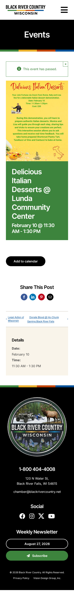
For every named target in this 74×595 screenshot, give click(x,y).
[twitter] (41, 516)
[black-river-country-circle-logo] (37, 399)
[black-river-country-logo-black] (25, 7)
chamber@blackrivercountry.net (37, 492)
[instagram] (31, 516)
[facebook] (22, 516)
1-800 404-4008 (37, 469)
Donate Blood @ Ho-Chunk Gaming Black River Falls (43, 319)
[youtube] (51, 516)
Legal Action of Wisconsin (16, 318)
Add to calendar (26, 261)
